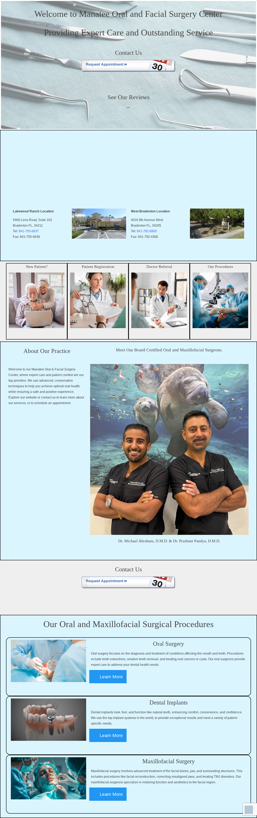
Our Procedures (220, 266)
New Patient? (37, 266)
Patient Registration (98, 266)
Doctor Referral (159, 266)
